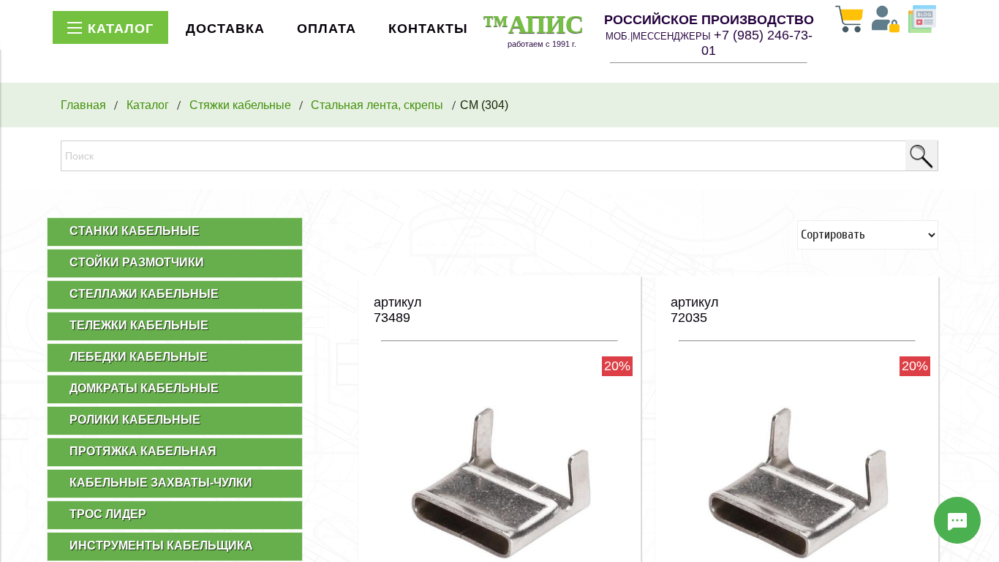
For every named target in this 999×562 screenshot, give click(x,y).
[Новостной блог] (922, 20)
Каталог (148, 104)
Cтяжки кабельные (240, 104)
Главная (83, 104)
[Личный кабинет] (886, 20)
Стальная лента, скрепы (377, 104)
